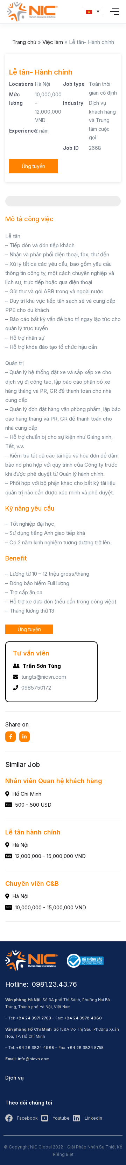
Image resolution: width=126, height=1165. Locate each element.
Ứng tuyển (33, 166)
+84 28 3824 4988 (35, 1047)
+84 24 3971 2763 (33, 1018)
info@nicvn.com (33, 1058)
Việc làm (52, 42)
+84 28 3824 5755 (85, 1047)
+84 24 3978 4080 (83, 1018)
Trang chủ (24, 42)
